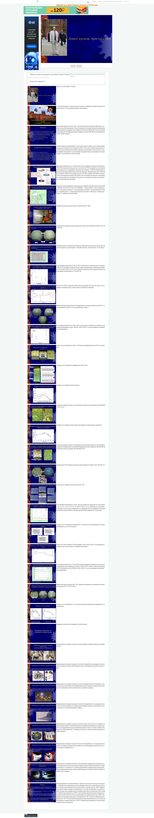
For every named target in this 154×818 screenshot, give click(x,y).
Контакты (126, 1)
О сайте (100, 1)
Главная (94, 1)
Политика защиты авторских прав (112, 1)
